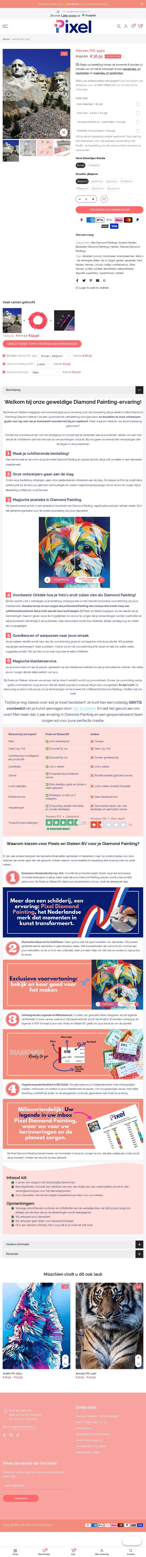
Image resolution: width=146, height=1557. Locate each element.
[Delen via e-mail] (97, 280)
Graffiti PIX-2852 (12, 1373)
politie (88, 268)
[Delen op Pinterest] (90, 280)
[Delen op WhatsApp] (104, 280)
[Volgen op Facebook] (4, 1435)
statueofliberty (126, 268)
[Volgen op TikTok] (17, 1435)
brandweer (109, 256)
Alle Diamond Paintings (104, 242)
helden (80, 264)
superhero (92, 273)
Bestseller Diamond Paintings (92, 246)
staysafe (80, 273)
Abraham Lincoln (92, 256)
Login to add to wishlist (93, 287)
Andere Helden (127, 242)
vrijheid (119, 273)
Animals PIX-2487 (86, 1373)
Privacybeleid (83, 1428)
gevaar (120, 260)
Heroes (89, 264)
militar (107, 264)
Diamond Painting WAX (20, 363)
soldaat (98, 268)
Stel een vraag (85, 234)
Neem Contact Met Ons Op (91, 1422)
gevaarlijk (130, 260)
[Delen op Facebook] (77, 280)
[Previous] (8, 94)
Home (6, 39)
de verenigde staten (88, 260)
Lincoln (99, 264)
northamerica (120, 264)
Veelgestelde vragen (88, 1452)
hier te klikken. (85, 708)
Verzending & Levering (89, 1440)
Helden (114, 246)
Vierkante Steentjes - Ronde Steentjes (97, 1416)
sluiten (4, 3)
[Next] (64, 94)
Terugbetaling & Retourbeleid (93, 1434)
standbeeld (109, 268)
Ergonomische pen (18, 372)
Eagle (111, 260)
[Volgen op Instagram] (11, 1435)
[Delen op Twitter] (84, 280)
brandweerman (125, 256)
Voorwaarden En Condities (91, 1446)
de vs (104, 260)
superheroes (106, 273)
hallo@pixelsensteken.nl (78, 11)
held (139, 260)
